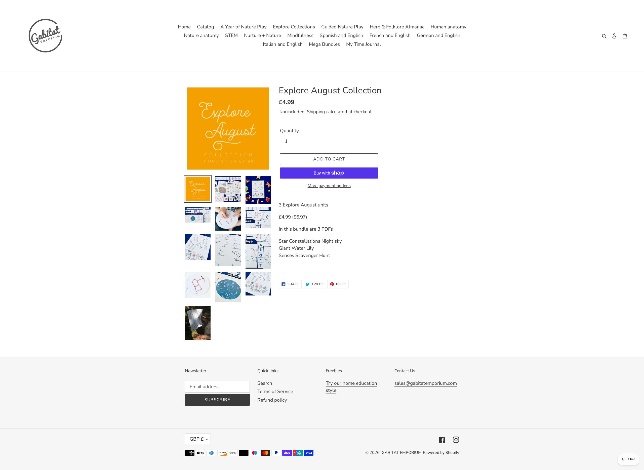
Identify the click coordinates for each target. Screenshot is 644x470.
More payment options (329, 186)
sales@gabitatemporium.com (425, 383)
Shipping (316, 112)
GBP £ (197, 439)
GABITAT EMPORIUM (402, 452)
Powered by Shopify (441, 452)
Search (264, 383)
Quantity (289, 130)
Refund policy (272, 400)
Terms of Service (275, 391)
